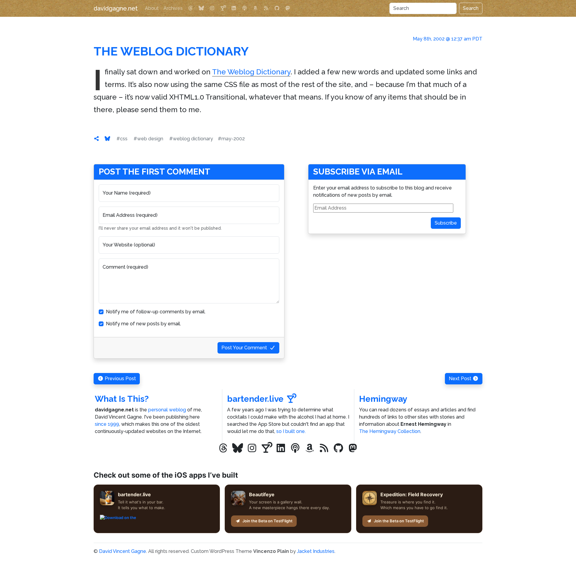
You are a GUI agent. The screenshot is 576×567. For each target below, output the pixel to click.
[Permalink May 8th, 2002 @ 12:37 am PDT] (97, 139)
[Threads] (190, 8)
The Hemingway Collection (389, 431)
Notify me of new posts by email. (143, 324)
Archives (173, 8)
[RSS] (266, 8)
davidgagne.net (116, 8)
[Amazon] (255, 8)
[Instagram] (212, 8)
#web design (148, 139)
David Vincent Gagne (122, 551)
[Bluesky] (201, 8)
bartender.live (255, 399)
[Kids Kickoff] (244, 8)
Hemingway (383, 399)
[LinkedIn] (233, 8)
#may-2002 (231, 139)
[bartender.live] (223, 8)
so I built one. (291, 431)
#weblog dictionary (191, 139)
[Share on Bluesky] (107, 139)
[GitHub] (277, 8)
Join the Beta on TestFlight (267, 520)
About (152, 8)
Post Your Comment (244, 348)
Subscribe (446, 223)
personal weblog (167, 410)
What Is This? (122, 399)
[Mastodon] (287, 8)
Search (470, 8)
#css (122, 139)
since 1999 (107, 424)
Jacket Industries (315, 551)
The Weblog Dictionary (171, 51)
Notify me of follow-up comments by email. (156, 312)
